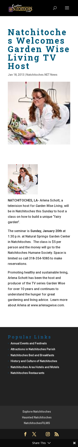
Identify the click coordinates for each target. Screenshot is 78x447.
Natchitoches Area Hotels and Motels (35, 367)
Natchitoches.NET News (41, 74)
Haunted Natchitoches (37, 417)
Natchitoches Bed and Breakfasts (32, 355)
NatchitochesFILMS (37, 423)
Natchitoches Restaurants (27, 373)
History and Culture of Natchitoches (34, 361)
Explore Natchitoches (37, 411)
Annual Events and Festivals (29, 343)
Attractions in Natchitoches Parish (33, 349)
